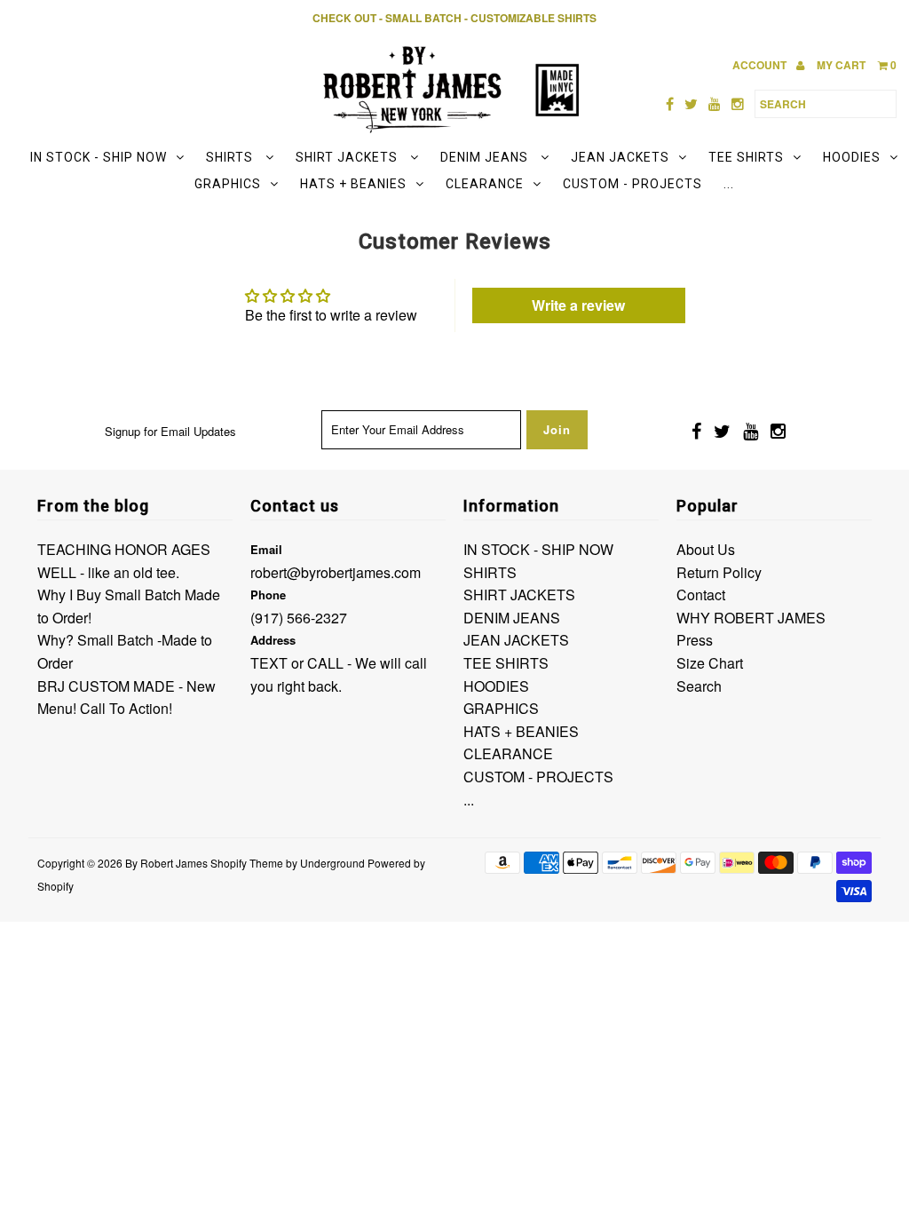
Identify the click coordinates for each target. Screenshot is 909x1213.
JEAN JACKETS (620, 157)
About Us (705, 549)
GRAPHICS (227, 184)
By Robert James (166, 862)
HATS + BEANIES (353, 184)
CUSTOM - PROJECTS (632, 184)
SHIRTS (231, 157)
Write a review (578, 305)
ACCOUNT (760, 65)
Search (699, 686)
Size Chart (709, 663)
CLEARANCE (485, 184)
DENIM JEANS (486, 157)
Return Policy (719, 572)
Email (266, 549)
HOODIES (852, 157)
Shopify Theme (246, 862)
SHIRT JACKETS (348, 157)
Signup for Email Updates (170, 431)
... (728, 184)
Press (694, 640)
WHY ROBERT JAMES (751, 617)
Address (273, 639)
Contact (700, 594)
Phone (268, 594)
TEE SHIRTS (746, 157)
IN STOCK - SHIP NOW (98, 157)
